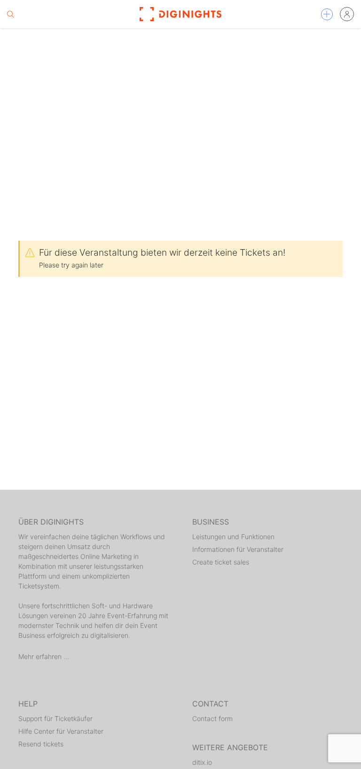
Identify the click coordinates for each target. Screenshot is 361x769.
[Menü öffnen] (327, 14)
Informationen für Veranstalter (237, 549)
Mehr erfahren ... (43, 656)
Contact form (212, 718)
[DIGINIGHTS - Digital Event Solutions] (180, 14)
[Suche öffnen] (10, 14)
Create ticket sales (220, 562)
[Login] (347, 14)
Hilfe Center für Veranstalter (60, 731)
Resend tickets (40, 744)
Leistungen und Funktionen (233, 537)
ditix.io (202, 762)
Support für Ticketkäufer (55, 718)
